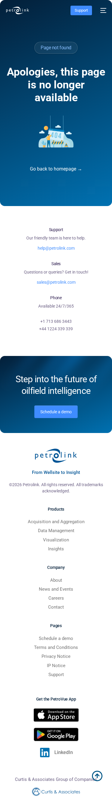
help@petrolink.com (56, 248)
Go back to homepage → (56, 169)
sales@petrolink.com (56, 282)
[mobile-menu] (102, 10)
